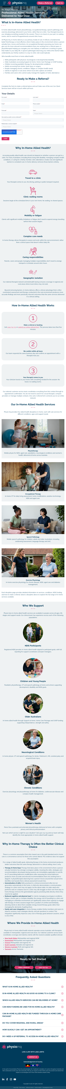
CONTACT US (33, 1057)
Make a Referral (45, 3)
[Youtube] (15, 1079)
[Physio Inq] (16, 3)
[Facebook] (7, 1079)
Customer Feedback (38, 1087)
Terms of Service (22, 1087)
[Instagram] (11, 1079)
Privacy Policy (16, 1087)
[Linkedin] (3, 1079)
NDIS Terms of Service (30, 1087)
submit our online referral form (28, 327)
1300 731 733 (11, 327)
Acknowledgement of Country (48, 1087)
